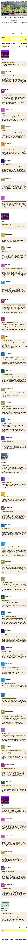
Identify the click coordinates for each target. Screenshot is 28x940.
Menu (4, 37)
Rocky (20, 33)
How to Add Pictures (10, 33)
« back (3, 930)
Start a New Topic (5, 46)
